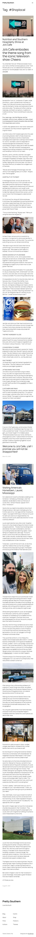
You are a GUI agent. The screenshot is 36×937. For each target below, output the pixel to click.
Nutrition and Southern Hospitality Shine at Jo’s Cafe (15, 42)
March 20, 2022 (7, 456)
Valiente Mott (8, 653)
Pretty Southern (8, 3)
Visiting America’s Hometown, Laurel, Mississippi (13, 490)
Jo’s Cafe (5, 71)
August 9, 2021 (6, 886)
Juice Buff (23, 383)
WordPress (30, 933)
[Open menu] (32, 3)
